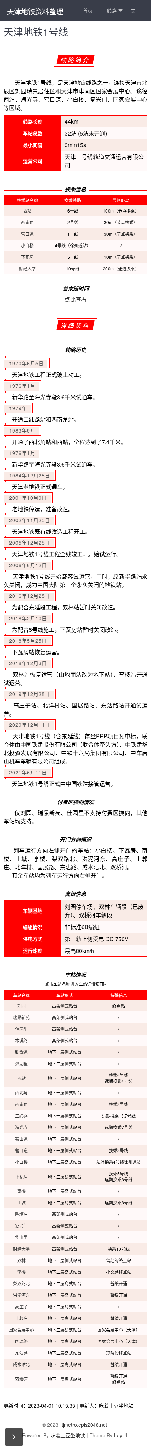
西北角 (21, 1093)
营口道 (27, 234)
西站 (27, 211)
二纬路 (21, 1116)
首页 (88, 10)
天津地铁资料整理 (35, 11)
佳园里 (21, 1029)
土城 (21, 1202)
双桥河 (21, 1379)
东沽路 (21, 1353)
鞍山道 (21, 1139)
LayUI (120, 1435)
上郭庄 (21, 1318)
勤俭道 (21, 1052)
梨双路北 (21, 1283)
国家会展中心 (21, 1330)
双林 (21, 1260)
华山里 (21, 1237)
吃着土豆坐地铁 (68, 1435)
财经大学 (27, 268)
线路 (112, 10)
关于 (135, 10)
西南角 (27, 222)
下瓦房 (27, 257)
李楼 (21, 1272)
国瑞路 (21, 1341)
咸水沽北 (21, 1364)
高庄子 (21, 1307)
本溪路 (21, 1040)
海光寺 (21, 1127)
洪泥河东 (21, 1295)
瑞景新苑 (21, 1017)
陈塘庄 (21, 1214)
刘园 (21, 1006)
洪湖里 (21, 1063)
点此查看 (75, 299)
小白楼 (27, 245)
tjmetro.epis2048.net (84, 1424)
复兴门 (21, 1226)
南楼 (21, 1191)
